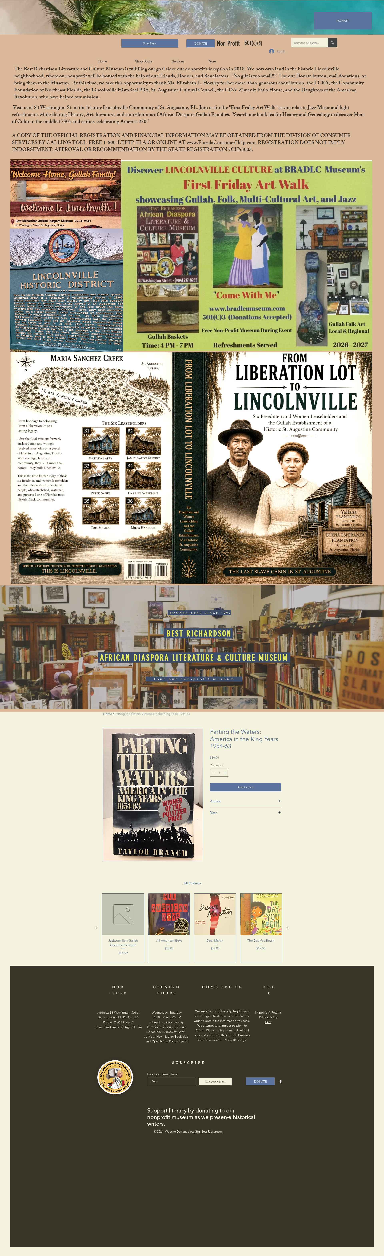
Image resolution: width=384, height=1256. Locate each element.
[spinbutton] (219, 772)
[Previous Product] (96, 928)
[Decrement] (213, 772)
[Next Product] (287, 928)
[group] (192, 928)
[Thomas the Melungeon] (332, 42)
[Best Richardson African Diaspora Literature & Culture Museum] (280, 1081)
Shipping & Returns (268, 1012)
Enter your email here (162, 1074)
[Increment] (225, 772)
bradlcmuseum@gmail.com (123, 1027)
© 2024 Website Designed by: (188, 1131)
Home (107, 714)
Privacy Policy (268, 1017)
